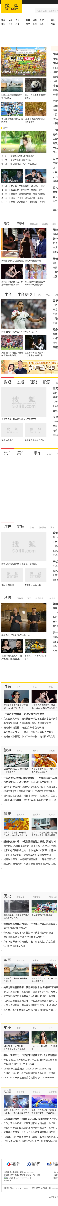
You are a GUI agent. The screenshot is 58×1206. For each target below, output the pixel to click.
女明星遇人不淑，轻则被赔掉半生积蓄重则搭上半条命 (31, 718)
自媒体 (50, 454)
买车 (20, 453)
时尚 (7, 686)
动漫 (7, 1091)
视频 (20, 223)
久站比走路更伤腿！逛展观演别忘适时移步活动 (27, 855)
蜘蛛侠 (14, 194)
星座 (7, 1027)
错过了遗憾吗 (39, 194)
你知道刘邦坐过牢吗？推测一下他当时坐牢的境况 (28, 933)
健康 (7, 814)
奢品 (51, 687)
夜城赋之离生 (37, 190)
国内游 (20, 751)
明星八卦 (34, 224)
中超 (55, 295)
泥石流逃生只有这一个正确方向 (24, 164)
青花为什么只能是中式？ (21, 160)
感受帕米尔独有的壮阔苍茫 (22, 156)
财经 (8, 382)
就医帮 (52, 814)
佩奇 (13, 198)
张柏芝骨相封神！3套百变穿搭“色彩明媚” (24, 727)
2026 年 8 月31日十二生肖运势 (19, 1064)
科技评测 (51, 598)
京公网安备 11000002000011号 (19, 1178)
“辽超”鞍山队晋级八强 (14, 946)
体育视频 (24, 294)
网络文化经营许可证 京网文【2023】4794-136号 (23, 1175)
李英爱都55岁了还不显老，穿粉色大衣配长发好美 (28, 732)
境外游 (36, 751)
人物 (35, 687)
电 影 (4, 194)
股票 (46, 382)
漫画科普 (37, 1092)
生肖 (51, 1028)
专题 (17, 20)
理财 (17, 24)
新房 (35, 24)
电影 (54, 224)
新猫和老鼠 (30, 198)
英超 (35, 20)
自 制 (4, 190)
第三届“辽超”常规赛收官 (15, 928)
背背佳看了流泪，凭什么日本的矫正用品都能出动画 (29, 1132)
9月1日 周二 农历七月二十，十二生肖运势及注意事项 (30, 1060)
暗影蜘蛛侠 (24, 186)
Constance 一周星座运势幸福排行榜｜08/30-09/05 (29, 1077)
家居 (42, 24)
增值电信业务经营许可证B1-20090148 (19, 1172)
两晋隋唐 (37, 897)
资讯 (52, 527)
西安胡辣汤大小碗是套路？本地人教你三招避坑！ (28, 782)
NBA (42, 20)
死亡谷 (14, 186)
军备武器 (37, 960)
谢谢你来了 (22, 202)
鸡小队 (40, 198)
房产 (8, 527)
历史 (7, 896)
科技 (8, 598)
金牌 (13, 202)
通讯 (29, 598)
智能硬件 (39, 598)
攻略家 (52, 751)
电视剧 (45, 224)
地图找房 (42, 527)
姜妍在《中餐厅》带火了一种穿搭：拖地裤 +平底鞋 (29, 736)
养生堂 (42, 202)
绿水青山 (35, 186)
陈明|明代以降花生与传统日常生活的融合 (24, 937)
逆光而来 (25, 190)
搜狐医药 (20, 814)
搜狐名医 (37, 814)
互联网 (20, 598)
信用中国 (7, 1181)
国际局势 (20, 960)
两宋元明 (53, 897)
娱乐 (8, 223)
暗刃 (43, 186)
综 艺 (4, 202)
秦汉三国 (20, 897)
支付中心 (52, 1197)
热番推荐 (53, 1092)
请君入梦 (15, 190)
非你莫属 (33, 202)
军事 (10, 20)
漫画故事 (20, 1092)
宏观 (10, 24)
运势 (35, 1028)
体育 (8, 294)
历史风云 (53, 960)
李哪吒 (20, 198)
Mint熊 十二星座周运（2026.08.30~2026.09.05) (27, 1069)
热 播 (4, 186)
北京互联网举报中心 (36, 1164)
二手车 (35, 453)
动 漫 (4, 198)
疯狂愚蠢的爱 (25, 194)
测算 (19, 1028)
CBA (47, 295)
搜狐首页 (11, 6)
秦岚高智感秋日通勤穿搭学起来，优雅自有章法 (27, 723)
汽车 (8, 453)
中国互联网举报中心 (15, 1164)
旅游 (7, 750)
